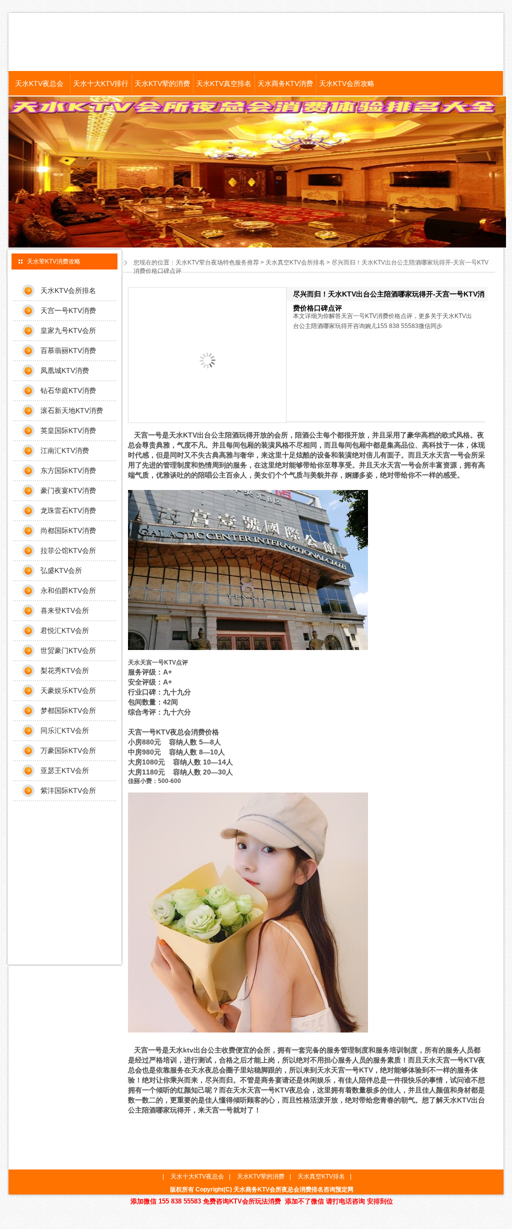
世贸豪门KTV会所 (68, 650)
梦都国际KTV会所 (68, 710)
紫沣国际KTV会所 (68, 790)
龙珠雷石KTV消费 (68, 510)
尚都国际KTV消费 (68, 530)
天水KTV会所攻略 (346, 84)
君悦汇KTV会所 (64, 630)
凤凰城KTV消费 (64, 370)
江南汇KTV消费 (64, 450)
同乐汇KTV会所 (64, 730)
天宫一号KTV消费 (68, 310)
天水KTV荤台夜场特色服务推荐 (217, 262)
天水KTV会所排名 (68, 290)
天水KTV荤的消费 (162, 84)
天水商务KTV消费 (285, 84)
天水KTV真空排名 (224, 84)
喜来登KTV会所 (64, 610)
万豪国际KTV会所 (68, 750)
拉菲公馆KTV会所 (68, 550)
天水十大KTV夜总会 (197, 1176)
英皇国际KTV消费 (68, 430)
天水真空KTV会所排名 (295, 262)
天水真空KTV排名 (321, 1176)
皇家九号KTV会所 (68, 330)
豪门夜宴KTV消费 (68, 490)
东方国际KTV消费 (68, 470)
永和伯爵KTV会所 (68, 590)
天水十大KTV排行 (100, 84)
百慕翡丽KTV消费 (68, 350)
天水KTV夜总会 (39, 84)
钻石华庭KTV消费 (68, 390)
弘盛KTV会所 (61, 570)
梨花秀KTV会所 (64, 670)
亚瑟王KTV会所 (64, 770)
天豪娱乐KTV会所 (68, 690)
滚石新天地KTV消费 (71, 410)
